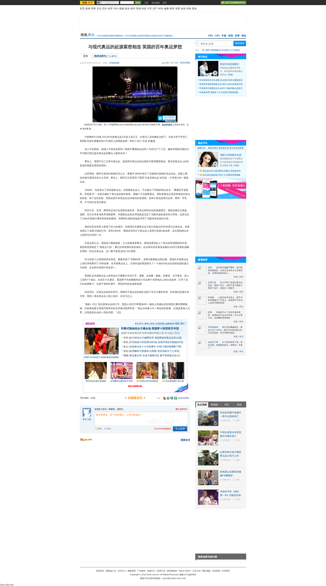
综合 (243, 35)
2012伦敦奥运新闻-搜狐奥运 (110, 36)
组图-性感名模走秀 (132, 333)
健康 (166, 8)
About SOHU (185, 571)
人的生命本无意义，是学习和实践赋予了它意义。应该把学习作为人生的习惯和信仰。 (225, 300)
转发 (236, 277)
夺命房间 (225, 50)
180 (238, 460)
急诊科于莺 (213, 342)
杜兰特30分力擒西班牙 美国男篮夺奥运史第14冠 (155, 337)
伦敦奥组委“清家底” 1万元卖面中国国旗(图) (218, 92)
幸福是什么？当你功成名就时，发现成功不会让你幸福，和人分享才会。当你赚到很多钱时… (225, 315)
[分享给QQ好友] (168, 398)
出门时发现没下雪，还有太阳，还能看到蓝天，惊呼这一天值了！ (225, 345)
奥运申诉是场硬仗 (229, 64)
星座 (194, 8)
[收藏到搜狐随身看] (175, 398)
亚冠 (230, 35)
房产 (155, 8)
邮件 (165, 3)
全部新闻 (216, 571)
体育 (110, 8)
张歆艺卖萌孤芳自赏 (230, 155)
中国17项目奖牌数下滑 (169, 346)
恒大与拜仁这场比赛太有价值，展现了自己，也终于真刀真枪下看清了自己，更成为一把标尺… (225, 285)
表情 (100, 429)
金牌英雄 (169, 323)
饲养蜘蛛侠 (216, 50)
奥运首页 (139, 323)
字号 (176, 63)
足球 (237, 35)
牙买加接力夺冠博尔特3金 (143, 342)
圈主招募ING (181, 409)
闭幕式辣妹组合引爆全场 (136, 328)
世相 (138, 8)
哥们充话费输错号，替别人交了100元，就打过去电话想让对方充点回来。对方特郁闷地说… (225, 330)
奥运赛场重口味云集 (175, 381)
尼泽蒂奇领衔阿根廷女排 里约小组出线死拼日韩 (221, 84)
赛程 (146, 323)
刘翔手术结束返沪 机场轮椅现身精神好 (101, 357)
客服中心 (151, 571)
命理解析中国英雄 (139, 351)
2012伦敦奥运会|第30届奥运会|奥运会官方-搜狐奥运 (149, 36)
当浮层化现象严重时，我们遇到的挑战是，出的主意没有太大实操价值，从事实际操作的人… (225, 270)
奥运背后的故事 (236, 148)
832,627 (227, 420)
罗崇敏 (211, 297)
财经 (132, 8)
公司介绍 (196, 571)
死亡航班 (206, 50)
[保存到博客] (183, 398)
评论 (241, 277)
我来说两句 (105, 56)
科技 (144, 8)
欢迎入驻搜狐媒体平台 (235, 2)
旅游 (183, 8)
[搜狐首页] (87, 2)
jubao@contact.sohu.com (174, 578)
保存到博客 (185, 63)
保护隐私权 (172, 571)
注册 (146, 3)
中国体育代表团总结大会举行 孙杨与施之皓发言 (221, 88)
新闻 (87, 8)
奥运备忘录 (224, 148)
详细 (230, 74)
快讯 (152, 323)
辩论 (109, 429)
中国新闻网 (114, 63)
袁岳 (210, 267)
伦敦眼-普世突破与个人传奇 (164, 351)
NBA (115, 8)
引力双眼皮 (235, 50)
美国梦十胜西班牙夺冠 (165, 328)
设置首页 (100, 571)
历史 (104, 8)
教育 (172, 8)
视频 (121, 8)
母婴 (177, 8)
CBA (217, 35)
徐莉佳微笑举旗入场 (153, 333)
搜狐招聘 (132, 571)
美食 (188, 8)
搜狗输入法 (111, 571)
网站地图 (206, 571)
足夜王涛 (212, 282)
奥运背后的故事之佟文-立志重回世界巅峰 (221, 175)
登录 (85, 419)
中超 (224, 35)
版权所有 (192, 574)
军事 (93, 8)
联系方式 (161, 571)
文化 (99, 8)
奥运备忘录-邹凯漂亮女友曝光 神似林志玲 (222, 171)
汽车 (149, 8)
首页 (82, 8)
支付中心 (122, 571)
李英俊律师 (213, 327)
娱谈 (127, 8)
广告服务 (141, 571)
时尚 (160, 8)
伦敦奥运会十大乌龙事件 (143, 346)
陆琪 (210, 312)
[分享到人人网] (171, 398)
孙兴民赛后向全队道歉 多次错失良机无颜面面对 (221, 80)
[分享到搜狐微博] (164, 398)
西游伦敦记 (213, 148)
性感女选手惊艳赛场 (149, 381)
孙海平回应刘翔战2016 (170, 342)
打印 (167, 63)
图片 (183, 323)
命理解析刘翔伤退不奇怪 (121, 381)
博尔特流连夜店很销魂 (96, 381)
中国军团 (160, 323)
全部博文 (226, 571)
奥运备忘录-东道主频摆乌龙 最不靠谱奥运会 (153, 355)
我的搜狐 (156, 3)
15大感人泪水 (171, 333)
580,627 (227, 460)
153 (238, 420)
